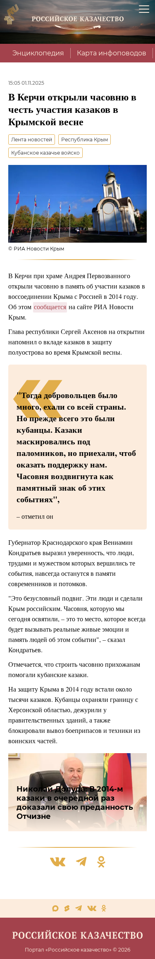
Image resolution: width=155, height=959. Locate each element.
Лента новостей (31, 139)
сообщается (50, 306)
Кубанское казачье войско (45, 153)
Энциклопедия (38, 53)
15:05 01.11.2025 (26, 83)
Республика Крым (84, 139)
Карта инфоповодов (111, 53)
